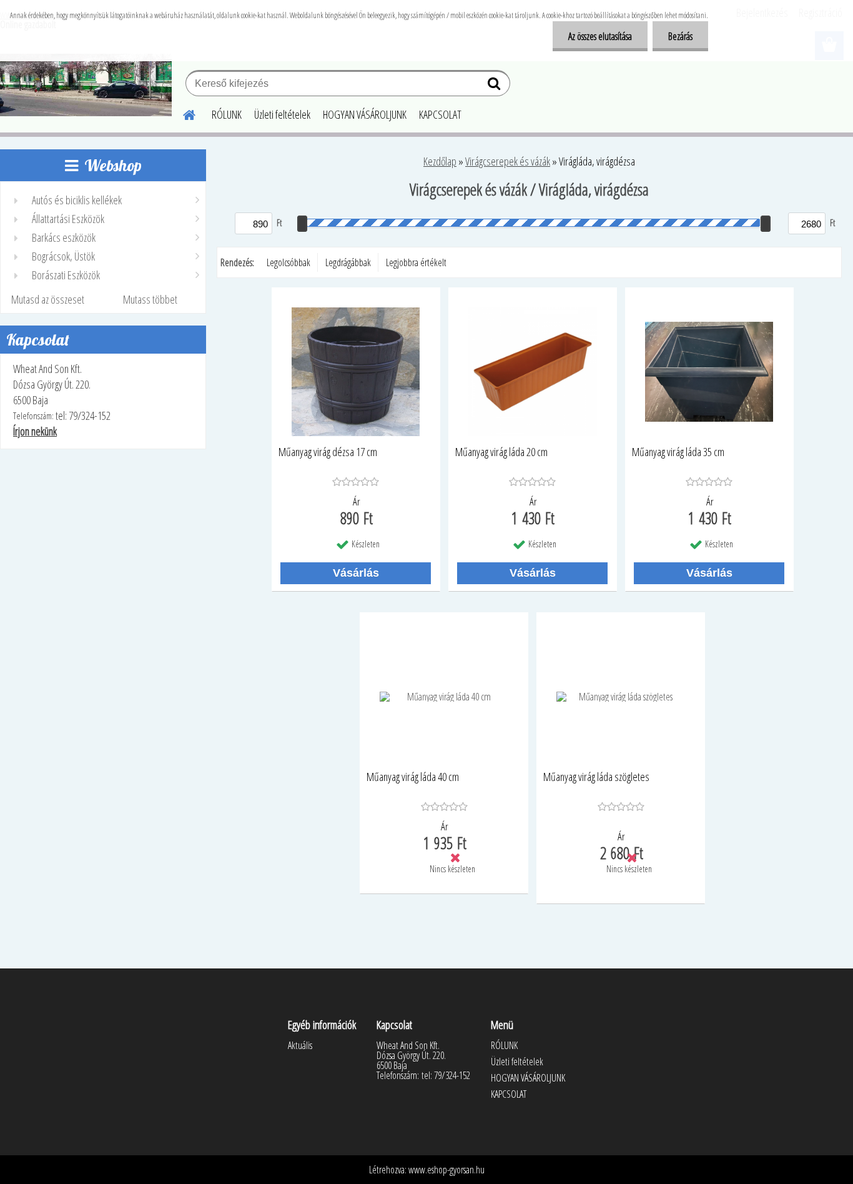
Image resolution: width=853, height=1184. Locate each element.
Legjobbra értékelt (416, 262)
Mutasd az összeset (47, 299)
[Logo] (86, 85)
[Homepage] (182, 113)
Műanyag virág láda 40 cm (413, 777)
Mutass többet (150, 299)
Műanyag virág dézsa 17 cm (328, 452)
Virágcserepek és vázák (507, 161)
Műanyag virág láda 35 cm (678, 452)
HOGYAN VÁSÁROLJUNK (365, 114)
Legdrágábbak (348, 262)
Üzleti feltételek (282, 114)
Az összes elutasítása (600, 36)
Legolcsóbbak (288, 262)
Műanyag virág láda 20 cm (501, 452)
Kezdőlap (439, 161)
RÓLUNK (227, 114)
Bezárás (680, 36)
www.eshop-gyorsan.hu (446, 1170)
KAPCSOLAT (440, 114)
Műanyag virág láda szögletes (596, 777)
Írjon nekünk (35, 431)
